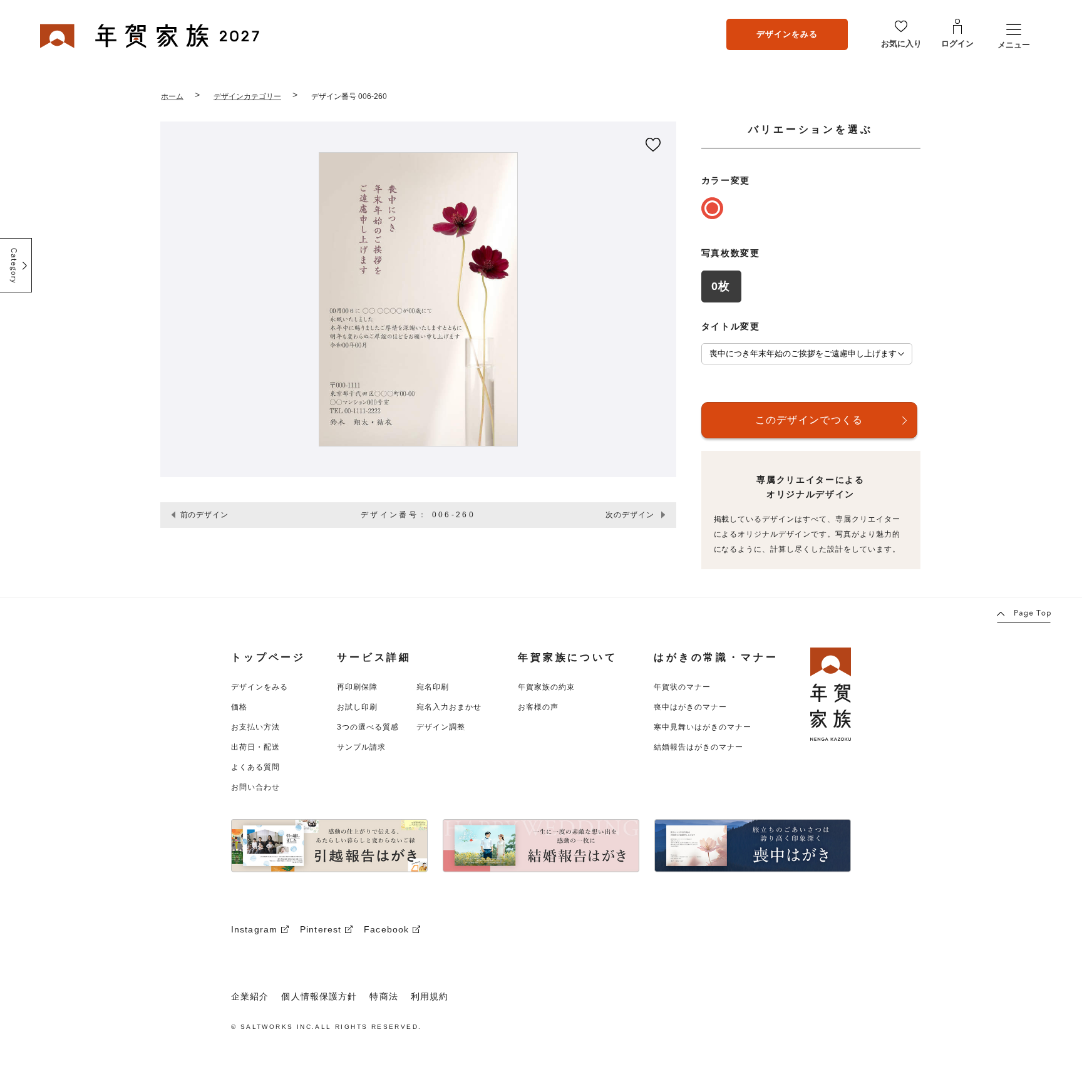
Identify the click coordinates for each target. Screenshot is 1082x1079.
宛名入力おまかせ (449, 707)
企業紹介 (250, 996)
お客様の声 (538, 707)
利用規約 (429, 996)
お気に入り (901, 43)
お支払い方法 (255, 727)
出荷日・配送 (255, 747)
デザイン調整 (440, 727)
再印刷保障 (357, 687)
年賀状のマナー (682, 687)
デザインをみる (787, 34)
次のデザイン (629, 514)
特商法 (383, 996)
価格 (239, 707)
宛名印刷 (432, 687)
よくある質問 (255, 767)
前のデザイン (204, 514)
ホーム (172, 96)
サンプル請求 (361, 747)
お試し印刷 (357, 707)
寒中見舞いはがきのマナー (702, 727)
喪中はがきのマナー (690, 707)
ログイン (957, 43)
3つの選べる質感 (368, 727)
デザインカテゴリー (247, 96)
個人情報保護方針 (319, 996)
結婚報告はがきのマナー (698, 747)
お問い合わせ (255, 787)
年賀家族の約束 (546, 687)
